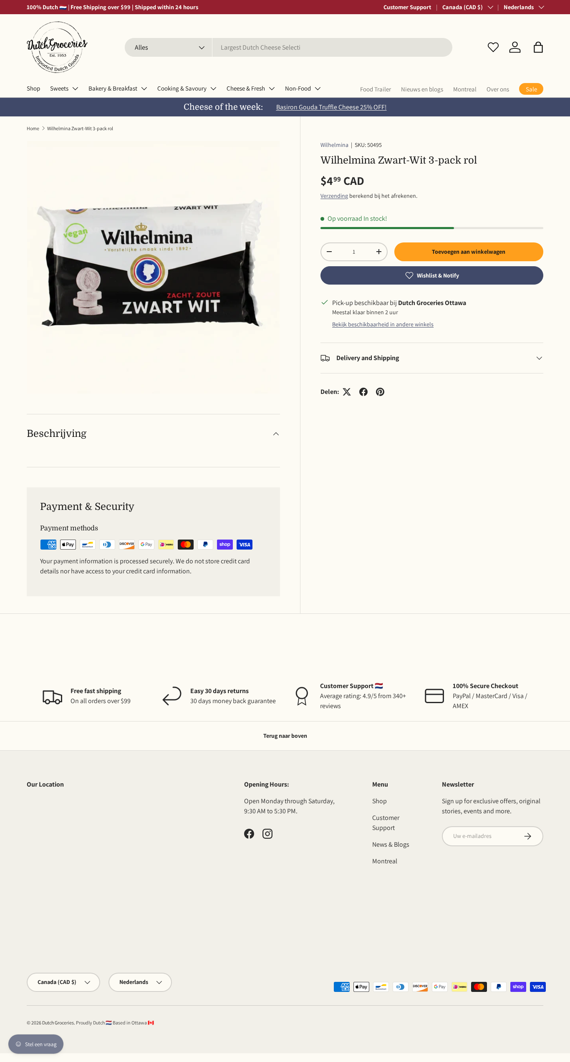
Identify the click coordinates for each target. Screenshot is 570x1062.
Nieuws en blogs (422, 89)
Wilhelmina (334, 145)
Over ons (498, 89)
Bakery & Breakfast (112, 88)
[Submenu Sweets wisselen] (75, 88)
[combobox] (288, 47)
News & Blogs (390, 844)
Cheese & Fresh (246, 88)
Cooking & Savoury (182, 88)
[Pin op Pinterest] (380, 391)
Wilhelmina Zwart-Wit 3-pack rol (80, 128)
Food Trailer (375, 89)
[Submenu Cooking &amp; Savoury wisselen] (213, 88)
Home (33, 128)
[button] (538, 47)
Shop (33, 88)
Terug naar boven (285, 735)
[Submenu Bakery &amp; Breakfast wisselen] (144, 88)
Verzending (334, 195)
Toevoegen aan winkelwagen (468, 251)
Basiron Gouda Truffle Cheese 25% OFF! (331, 107)
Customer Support (407, 7)
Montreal (465, 89)
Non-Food (298, 88)
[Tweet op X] (346, 391)
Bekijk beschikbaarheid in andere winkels (383, 324)
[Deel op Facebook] (363, 391)
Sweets (59, 88)
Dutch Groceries (58, 1022)
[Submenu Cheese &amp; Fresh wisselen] (272, 88)
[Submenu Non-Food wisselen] (318, 88)
